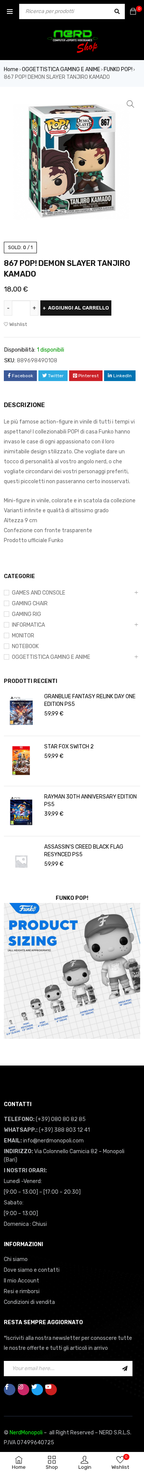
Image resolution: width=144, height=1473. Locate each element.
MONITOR (23, 635)
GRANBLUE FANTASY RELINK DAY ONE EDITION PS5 (90, 700)
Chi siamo (16, 1259)
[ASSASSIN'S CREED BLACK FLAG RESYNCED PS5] (21, 861)
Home (11, 69)
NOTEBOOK (25, 646)
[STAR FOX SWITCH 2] (21, 761)
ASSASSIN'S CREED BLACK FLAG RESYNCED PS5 (83, 851)
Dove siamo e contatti (32, 1270)
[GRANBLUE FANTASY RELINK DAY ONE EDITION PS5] (21, 711)
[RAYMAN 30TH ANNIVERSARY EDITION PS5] (21, 811)
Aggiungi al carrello (78, 308)
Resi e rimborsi (22, 1291)
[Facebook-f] (9, 1389)
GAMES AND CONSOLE (38, 593)
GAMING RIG (26, 614)
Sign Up (124, 1368)
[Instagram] (23, 1389)
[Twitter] (37, 1389)
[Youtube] (51, 1389)
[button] (130, 104)
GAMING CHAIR (30, 603)
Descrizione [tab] (24, 405)
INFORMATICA (28, 625)
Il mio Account (21, 1280)
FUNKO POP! (118, 69)
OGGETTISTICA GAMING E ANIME (61, 69)
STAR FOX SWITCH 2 (69, 746)
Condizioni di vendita (29, 1302)
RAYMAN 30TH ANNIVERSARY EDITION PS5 (90, 801)
